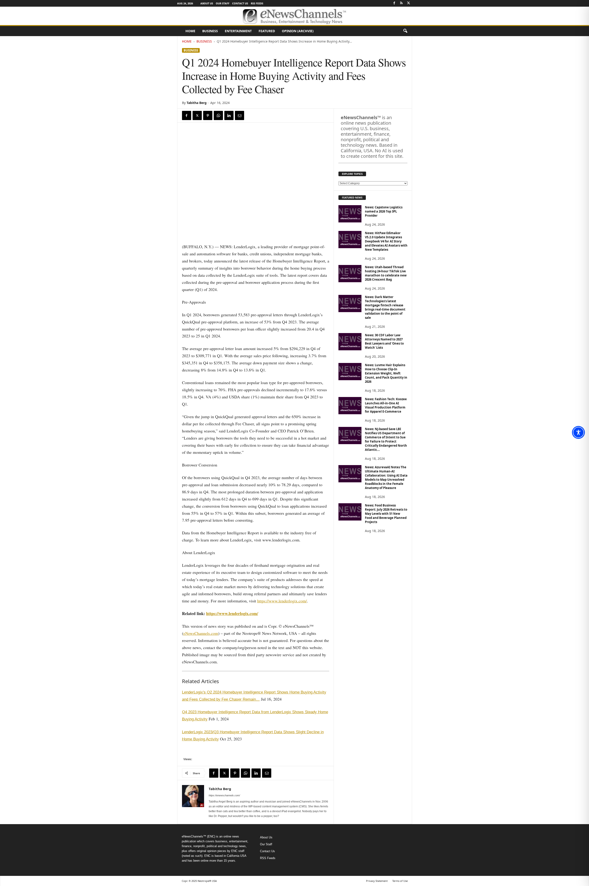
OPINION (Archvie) (298, 31)
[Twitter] (408, 3)
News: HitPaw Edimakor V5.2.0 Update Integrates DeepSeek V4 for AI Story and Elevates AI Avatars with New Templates (386, 241)
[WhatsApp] (218, 115)
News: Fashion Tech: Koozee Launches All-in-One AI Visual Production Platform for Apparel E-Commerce (386, 405)
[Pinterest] (207, 115)
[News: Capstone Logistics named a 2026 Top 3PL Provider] (349, 213)
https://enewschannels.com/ (224, 795)
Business (210, 31)
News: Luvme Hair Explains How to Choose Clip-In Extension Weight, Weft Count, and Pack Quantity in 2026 (386, 373)
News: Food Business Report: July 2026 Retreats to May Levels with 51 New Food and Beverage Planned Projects (386, 513)
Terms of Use (400, 881)
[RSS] (401, 3)
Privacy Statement (377, 881)
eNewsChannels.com (200, 633)
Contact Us (240, 3)
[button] (405, 31)
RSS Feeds (257, 3)
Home (190, 31)
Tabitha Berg (197, 103)
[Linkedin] (229, 115)
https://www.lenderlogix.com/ (282, 601)
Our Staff (222, 3)
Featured (267, 31)
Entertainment (238, 31)
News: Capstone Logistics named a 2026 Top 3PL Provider (383, 211)
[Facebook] (394, 3)
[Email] (239, 115)
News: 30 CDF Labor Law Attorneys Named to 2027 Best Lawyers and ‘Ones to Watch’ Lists (384, 341)
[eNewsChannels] (294, 16)
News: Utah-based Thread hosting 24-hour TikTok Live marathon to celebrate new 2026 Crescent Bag (386, 273)
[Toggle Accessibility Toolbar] (578, 432)
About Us (206, 3)
